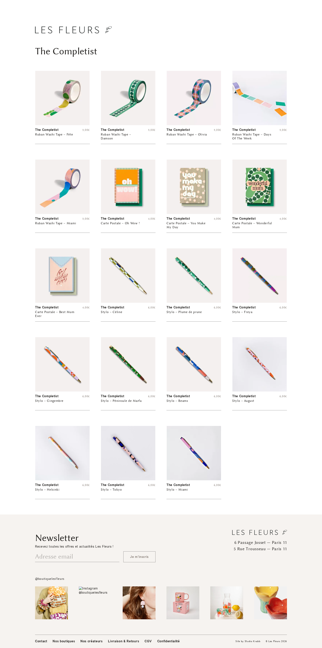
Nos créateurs (91, 641)
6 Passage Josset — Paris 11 (260, 542)
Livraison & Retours (123, 641)
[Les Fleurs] (73, 29)
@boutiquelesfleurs (49, 579)
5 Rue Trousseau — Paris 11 (260, 549)
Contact (41, 641)
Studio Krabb (252, 641)
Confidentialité (168, 641)
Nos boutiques (64, 641)
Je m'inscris (139, 557)
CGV (148, 641)
